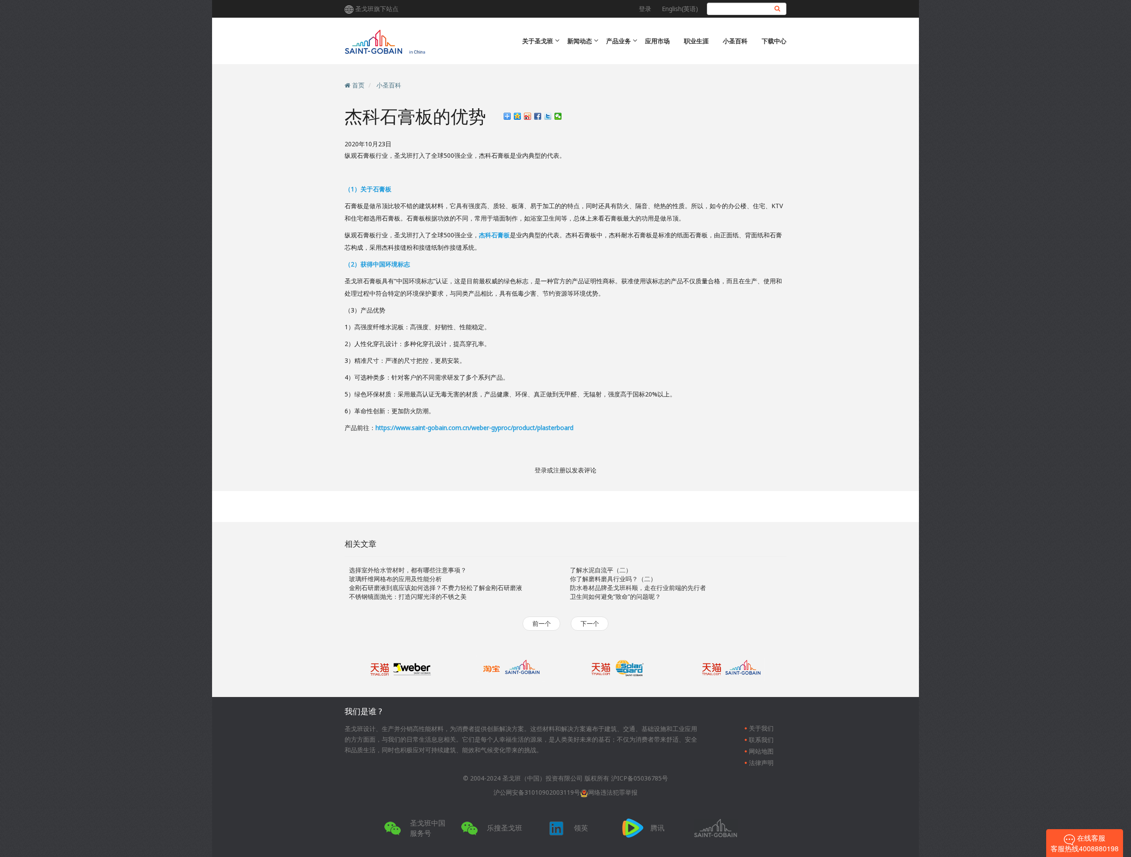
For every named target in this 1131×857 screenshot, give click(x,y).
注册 (559, 470)
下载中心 (774, 41)
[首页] (421, 41)
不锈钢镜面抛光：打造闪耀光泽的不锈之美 (408, 596)
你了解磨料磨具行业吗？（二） (613, 579)
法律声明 (761, 762)
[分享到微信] (558, 116)
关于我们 (761, 728)
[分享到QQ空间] (517, 116)
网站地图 (761, 751)
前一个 (541, 623)
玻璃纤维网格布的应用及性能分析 (395, 579)
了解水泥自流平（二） (601, 570)
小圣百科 (735, 41)
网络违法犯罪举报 (613, 792)
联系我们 (761, 739)
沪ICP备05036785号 (639, 778)
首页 (358, 85)
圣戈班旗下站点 (377, 8)
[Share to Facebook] (538, 116)
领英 (581, 828)
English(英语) (680, 8)
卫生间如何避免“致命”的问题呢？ (615, 596)
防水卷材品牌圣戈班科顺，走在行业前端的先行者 (638, 587)
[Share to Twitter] (548, 116)
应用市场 (657, 41)
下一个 (590, 623)
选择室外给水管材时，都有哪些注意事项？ (408, 570)
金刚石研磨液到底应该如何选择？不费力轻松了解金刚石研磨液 (435, 587)
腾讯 (657, 828)
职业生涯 (696, 41)
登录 (645, 8)
